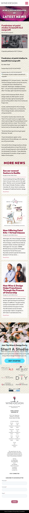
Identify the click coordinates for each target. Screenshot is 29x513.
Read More (6, 191)
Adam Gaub (6, 64)
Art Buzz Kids (14, 460)
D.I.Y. (14, 463)
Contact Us (14, 470)
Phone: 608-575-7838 (14, 418)
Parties (14, 459)
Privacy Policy (16, 511)
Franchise (14, 468)
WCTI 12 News (18, 51)
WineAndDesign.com (15, 139)
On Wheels (14, 464)
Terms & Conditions (8, 511)
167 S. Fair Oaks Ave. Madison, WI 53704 (14, 416)
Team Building (14, 461)
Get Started (15, 361)
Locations (14, 467)
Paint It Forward (14, 466)
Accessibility (22, 511)
